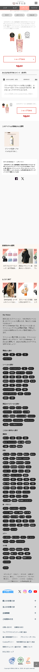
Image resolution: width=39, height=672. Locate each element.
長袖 (33, 479)
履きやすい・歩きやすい (22, 458)
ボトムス (18, 407)
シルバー (5, 541)
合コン (31, 368)
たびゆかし (30, 579)
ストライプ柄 (14, 516)
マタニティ (19, 381)
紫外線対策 (14, 467)
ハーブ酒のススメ (13, 581)
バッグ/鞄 (5, 416)
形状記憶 (19, 446)
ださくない (6, 467)
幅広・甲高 (6, 483)
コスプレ (5, 567)
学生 (19, 557)
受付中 (7, 15)
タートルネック (14, 508)
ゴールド (12, 541)
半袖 (26, 479)
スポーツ (18, 385)
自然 (20, 525)
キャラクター (6, 562)
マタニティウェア (29, 420)
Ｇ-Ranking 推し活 (25, 581)
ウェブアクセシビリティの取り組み (15, 632)
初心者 (26, 549)
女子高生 (12, 549)
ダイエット (27, 393)
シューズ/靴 (26, 412)
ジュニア (5, 549)
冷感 (12, 438)
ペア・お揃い (6, 500)
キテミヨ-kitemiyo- (8, 161)
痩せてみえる (19, 462)
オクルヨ (23, 574)
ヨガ (18, 389)
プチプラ (18, 496)
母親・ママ (14, 553)
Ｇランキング (7, 574)
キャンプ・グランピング (9, 393)
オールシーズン (7, 358)
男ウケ (18, 492)
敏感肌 (13, 487)
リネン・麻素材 (18, 512)
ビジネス (5, 368)
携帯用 (25, 475)
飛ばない (26, 454)
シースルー (23, 508)
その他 (5, 424)
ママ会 (12, 381)
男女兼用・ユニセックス (25, 500)
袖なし (13, 483)
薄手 (20, 479)
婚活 (25, 377)
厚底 (26, 487)
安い (12, 496)
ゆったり (21, 471)
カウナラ (14, 579)
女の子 (5, 557)
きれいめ (26, 525)
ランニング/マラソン (8, 389)
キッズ (14, 8)
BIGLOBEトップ (8, 652)
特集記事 (32, 15)
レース (28, 516)
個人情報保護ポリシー (10, 637)
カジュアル (13, 525)
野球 (25, 389)
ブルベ (5, 492)
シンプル (5, 525)
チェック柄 (6, 516)
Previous (3, 257)
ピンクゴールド (20, 541)
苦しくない (6, 454)
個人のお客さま (9, 600)
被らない (12, 462)
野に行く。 (7, 579)
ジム (25, 385)
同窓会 (12, 372)
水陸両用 (28, 442)
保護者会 (5, 381)
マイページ (34, 8)
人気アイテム (19, 15)
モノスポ (31, 576)
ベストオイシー (21, 576)
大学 (19, 377)
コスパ (25, 496)
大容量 (27, 471)
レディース (24, 8)
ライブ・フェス (20, 372)
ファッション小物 (21, 416)
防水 (19, 438)
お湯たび (30, 574)
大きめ (28, 467)
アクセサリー (31, 416)
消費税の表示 (18, 627)
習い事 (33, 381)
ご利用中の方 (8, 619)
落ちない (5, 462)
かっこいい (6, 529)
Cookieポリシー (8, 642)
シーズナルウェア (18, 420)
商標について (27, 647)
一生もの (5, 496)
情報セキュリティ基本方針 (12, 647)
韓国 (33, 483)
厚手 (13, 479)
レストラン (29, 372)
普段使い (32, 525)
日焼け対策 (21, 467)
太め (14, 471)
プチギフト (6, 553)
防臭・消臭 (21, 442)
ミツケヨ (22, 579)
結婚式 (5, 398)
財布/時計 (12, 416)
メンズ (5, 8)
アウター (12, 407)
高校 (12, 377)
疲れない (32, 454)
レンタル (19, 487)
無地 (25, 521)
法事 (12, 398)
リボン (12, 521)
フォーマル (14, 529)
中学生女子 (19, 549)
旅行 (6, 377)
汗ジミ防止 (13, 446)
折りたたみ (6, 479)
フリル (5, 521)
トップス (5, 407)
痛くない (27, 462)
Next (35, 257)
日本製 (26, 483)
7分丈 (19, 483)
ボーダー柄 (27, 512)
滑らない (13, 454)
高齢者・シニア (27, 557)
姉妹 (27, 553)
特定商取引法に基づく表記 (25, 642)
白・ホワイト (6, 537)
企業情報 (6, 613)
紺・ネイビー (30, 537)
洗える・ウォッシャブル (9, 442)
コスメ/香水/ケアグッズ (16, 424)
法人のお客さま (9, 607)
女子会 (31, 377)
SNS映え (14, 500)
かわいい (31, 521)
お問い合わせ (7, 627)
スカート (25, 407)
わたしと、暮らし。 (9, 576)
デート (5, 372)
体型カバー (6, 487)
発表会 (26, 381)
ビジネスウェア (7, 412)
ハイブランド (26, 492)
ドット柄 (22, 516)
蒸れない (19, 454)
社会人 (12, 557)
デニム (5, 508)
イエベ (33, 487)
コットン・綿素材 (8, 512)
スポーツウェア (7, 420)
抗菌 (6, 446)
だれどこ (16, 574)
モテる (12, 492)
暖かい (5, 458)
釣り (20, 393)
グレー (23, 537)
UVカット (5, 438)
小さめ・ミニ (6, 471)
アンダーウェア (17, 412)
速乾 (25, 438)
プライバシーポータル (28, 637)
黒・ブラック (15, 537)
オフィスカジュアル (15, 368)
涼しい (12, 458)
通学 (6, 385)
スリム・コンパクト (16, 475)
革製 (19, 521)
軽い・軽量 (6, 475)
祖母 (21, 553)
